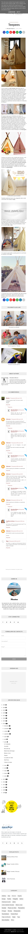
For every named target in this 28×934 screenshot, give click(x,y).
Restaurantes (17, 911)
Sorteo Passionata (11, 878)
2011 (4, 784)
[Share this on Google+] (10, 32)
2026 (4, 704)
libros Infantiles (5, 920)
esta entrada (12, 88)
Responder (8, 404)
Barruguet (23, 129)
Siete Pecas (6, 759)
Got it (18, 12)
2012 (4, 782)
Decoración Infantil (14, 22)
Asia (9, 895)
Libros (14, 902)
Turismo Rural (14, 914)
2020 (4, 707)
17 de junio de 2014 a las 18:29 (17, 474)
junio (5, 741)
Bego (7, 541)
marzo (5, 770)
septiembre (6, 733)
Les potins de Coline (8, 757)
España (20, 895)
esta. (11, 254)
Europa (3, 898)
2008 (4, 792)
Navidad (4, 908)
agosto (5, 736)
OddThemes (20, 931)
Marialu (8, 398)
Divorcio (14, 895)
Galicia (21, 898)
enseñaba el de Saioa (6, 117)
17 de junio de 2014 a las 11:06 (16, 398)
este (8, 225)
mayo (5, 765)
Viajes (13, 917)
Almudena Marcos (11, 28)
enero (5, 776)
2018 (4, 712)
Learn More (11, 12)
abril (5, 768)
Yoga (18, 917)
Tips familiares (5, 914)
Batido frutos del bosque (9, 750)
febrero (6, 773)
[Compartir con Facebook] (4, 32)
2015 (4, 720)
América (4, 895)
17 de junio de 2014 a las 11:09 (17, 419)
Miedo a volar (19, 905)
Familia (9, 898)
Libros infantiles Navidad (8, 905)
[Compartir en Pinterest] (23, 32)
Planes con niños (12, 908)
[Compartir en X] (7, 32)
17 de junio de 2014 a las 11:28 (17, 442)
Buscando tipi (7, 748)
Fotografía (15, 898)
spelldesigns (9, 167)
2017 (4, 715)
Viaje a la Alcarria (6, 917)
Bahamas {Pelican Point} (12, 856)
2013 (4, 779)
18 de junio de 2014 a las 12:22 (17, 531)
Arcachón (6, 746)
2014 (4, 723)
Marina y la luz (7, 753)
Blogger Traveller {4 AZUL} (12, 864)
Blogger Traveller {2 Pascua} (13, 871)
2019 (4, 710)
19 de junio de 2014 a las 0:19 (14, 541)
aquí (14, 199)
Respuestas (10, 407)
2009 (4, 790)
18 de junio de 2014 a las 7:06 (16, 500)
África (12, 920)
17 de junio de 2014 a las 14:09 (17, 466)
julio (5, 739)
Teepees (6, 755)
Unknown (8, 419)
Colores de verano (8, 762)
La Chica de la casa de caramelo (14, 195)
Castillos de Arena (10, 521)
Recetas (10, 911)
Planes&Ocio (21, 908)
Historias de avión (6, 902)
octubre (6, 731)
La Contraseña (7, 744)
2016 (4, 718)
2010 (4, 787)
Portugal (4, 911)
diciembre (6, 725)
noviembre (6, 728)
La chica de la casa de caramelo (18, 162)
